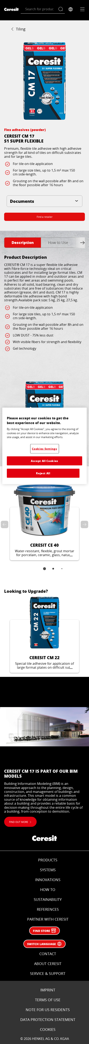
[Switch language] (70, 9)
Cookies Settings (44, 448)
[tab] (22, 242)
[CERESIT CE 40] (44, 522)
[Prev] (5, 524)
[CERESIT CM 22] (44, 635)
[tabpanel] (44, 355)
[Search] (61, 9)
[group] (44, 81)
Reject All (43, 473)
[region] (44, 446)
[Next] (83, 524)
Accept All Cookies (44, 461)
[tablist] (44, 571)
